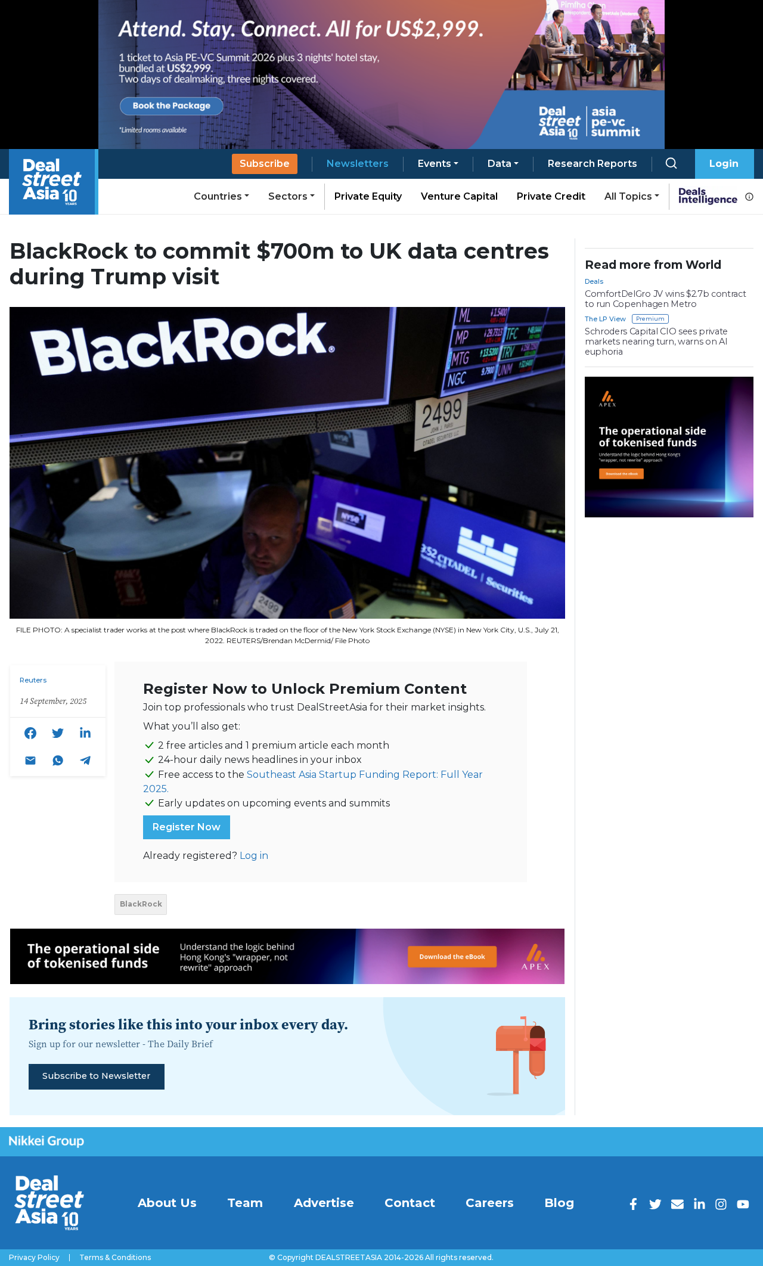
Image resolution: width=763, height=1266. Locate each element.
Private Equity (368, 196)
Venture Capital (459, 196)
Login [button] (724, 163)
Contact (409, 1203)
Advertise (324, 1203)
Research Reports (592, 163)
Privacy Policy (34, 1257)
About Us (167, 1203)
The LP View (605, 319)
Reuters (33, 680)
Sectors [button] (288, 196)
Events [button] (434, 163)
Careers (490, 1203)
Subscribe (265, 163)
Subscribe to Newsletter (96, 1075)
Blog (559, 1203)
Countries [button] (218, 196)
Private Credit (551, 196)
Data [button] (499, 163)
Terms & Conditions (115, 1257)
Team (245, 1203)
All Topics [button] (628, 196)
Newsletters (358, 163)
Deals (594, 281)
